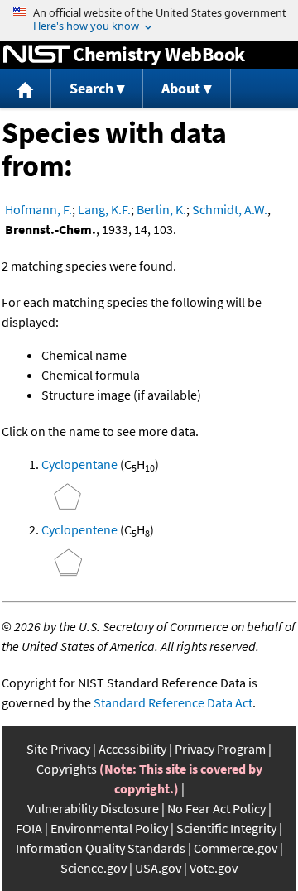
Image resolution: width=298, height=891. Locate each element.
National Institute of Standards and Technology (36, 54)
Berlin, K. (161, 209)
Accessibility (132, 748)
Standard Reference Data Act (173, 702)
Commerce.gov (235, 848)
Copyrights (66, 768)
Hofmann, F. (38, 209)
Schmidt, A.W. (229, 209)
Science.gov (93, 868)
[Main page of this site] (25, 89)
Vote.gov (214, 868)
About (180, 88)
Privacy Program (220, 748)
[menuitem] (25, 89)
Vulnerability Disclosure (93, 808)
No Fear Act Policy (216, 808)
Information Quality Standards (100, 848)
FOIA (29, 828)
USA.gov (158, 868)
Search (91, 88)
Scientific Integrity (226, 828)
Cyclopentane (79, 464)
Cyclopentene (79, 529)
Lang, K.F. (104, 209)
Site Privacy (58, 748)
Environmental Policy (109, 828)
